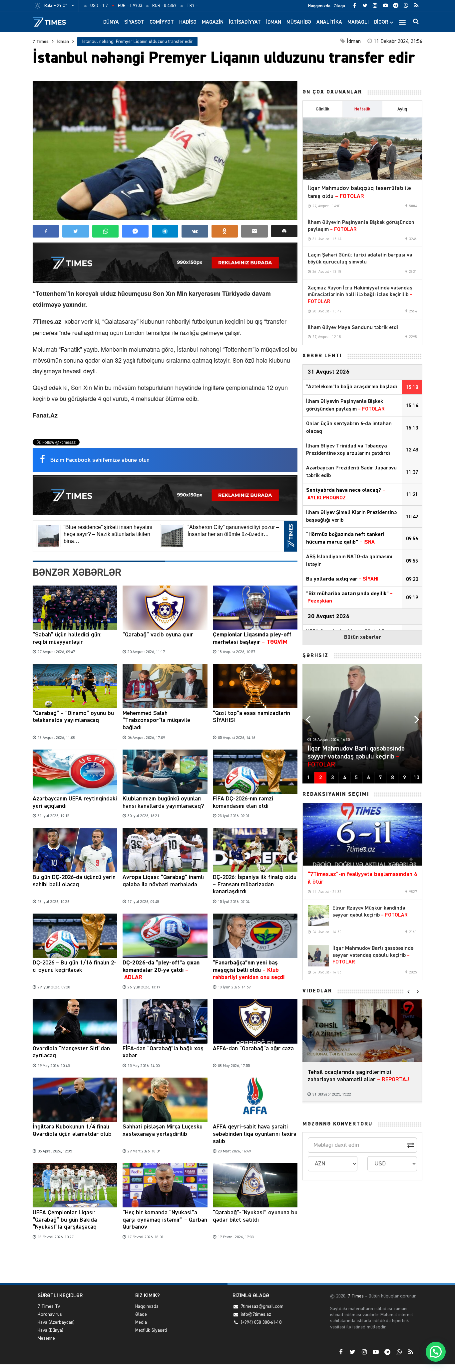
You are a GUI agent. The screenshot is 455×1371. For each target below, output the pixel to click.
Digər (381, 22)
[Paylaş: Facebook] (46, 231)
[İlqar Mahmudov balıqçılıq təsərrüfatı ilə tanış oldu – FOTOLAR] (362, 148)
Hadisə (188, 22)
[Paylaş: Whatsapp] (105, 231)
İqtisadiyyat (245, 22)
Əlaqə (339, 6)
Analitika (329, 22)
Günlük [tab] (322, 109)
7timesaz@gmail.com (262, 1306)
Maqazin (213, 22)
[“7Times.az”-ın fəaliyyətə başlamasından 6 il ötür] (362, 834)
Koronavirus (50, 1314)
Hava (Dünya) (50, 1330)
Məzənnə (46, 1338)
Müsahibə (298, 22)
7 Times (41, 41)
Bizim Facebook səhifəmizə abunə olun (100, 460)
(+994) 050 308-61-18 (261, 1322)
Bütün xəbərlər (362, 637)
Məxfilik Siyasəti (151, 1330)
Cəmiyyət (162, 22)
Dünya (111, 22)
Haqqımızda (319, 6)
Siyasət (134, 22)
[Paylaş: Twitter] (75, 231)
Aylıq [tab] (402, 109)
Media (141, 1322)
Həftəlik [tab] (362, 109)
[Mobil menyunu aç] (402, 22)
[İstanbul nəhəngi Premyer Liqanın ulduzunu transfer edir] (165, 150)
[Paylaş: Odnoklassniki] (225, 231)
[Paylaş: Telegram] (165, 231)
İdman (273, 22)
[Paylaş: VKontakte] (195, 231)
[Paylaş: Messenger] (135, 231)
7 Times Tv (49, 1306)
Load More (165, 1263)
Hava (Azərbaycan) (56, 1322)
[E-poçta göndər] (254, 231)
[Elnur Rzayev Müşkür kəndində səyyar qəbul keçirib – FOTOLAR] (318, 915)
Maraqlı (358, 22)
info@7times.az (256, 1314)
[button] (284, 231)
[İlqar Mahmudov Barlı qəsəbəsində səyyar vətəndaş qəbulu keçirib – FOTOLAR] (318, 955)
